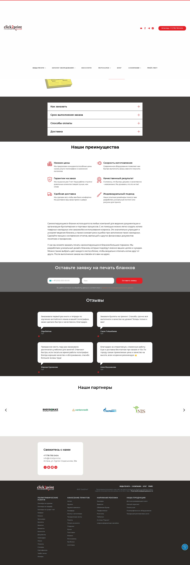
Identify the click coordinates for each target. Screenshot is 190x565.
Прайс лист (152, 68)
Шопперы (71, 545)
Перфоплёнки (102, 511)
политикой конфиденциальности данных (117, 288)
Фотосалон (104, 68)
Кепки (69, 501)
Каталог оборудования (63, 68)
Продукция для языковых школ (138, 514)
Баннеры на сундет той (46, 509)
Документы (42, 534)
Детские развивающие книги (137, 501)
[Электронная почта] (141, 28)
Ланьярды (70, 511)
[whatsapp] (52, 467)
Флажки (70, 535)
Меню (40, 541)
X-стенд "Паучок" (103, 520)
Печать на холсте (73, 523)
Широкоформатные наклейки (108, 523)
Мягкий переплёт (133, 504)
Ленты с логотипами (74, 514)
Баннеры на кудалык (45, 503)
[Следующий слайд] (184, 410)
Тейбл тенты (42, 553)
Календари (42, 538)
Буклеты (41, 522)
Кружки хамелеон (73, 507)
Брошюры (41, 519)
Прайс (150, 486)
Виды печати (39, 68)
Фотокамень (71, 539)
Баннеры (100, 501)
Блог (119, 68)
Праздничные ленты (74, 517)
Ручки (69, 529)
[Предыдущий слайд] (6, 410)
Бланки (40, 516)
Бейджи (40, 513)
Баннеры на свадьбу (45, 506)
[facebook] (145, 28)
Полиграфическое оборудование (139, 511)
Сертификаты (42, 550)
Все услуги (86, 68)
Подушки (70, 526)
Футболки (71, 542)
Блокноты (41, 531)
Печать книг (131, 507)
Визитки (41, 525)
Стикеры (41, 547)
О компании (134, 68)
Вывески (100, 504)
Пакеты (70, 520)
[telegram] (149, 28)
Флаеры (40, 556)
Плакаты (41, 544)
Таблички (100, 517)
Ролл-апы (100, 514)
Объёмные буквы (103, 507)
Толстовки (71, 532)
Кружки (70, 504)
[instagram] (153, 28)
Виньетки (41, 528)
